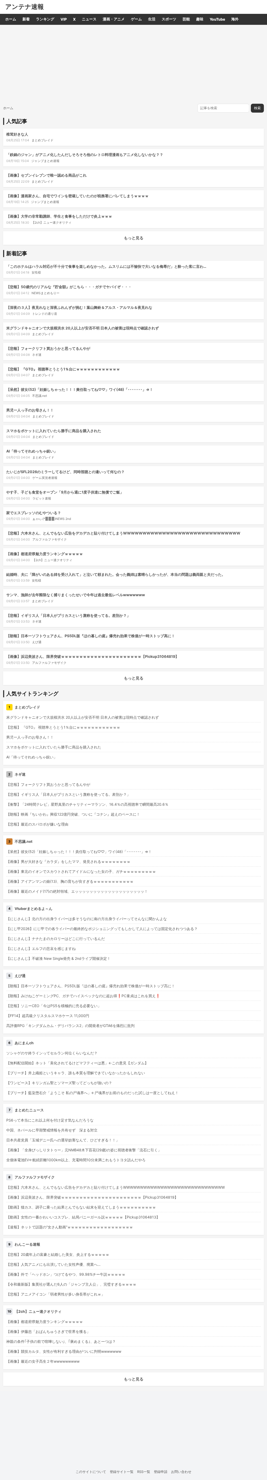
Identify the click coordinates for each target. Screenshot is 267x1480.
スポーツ (169, 19)
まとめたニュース (29, 1110)
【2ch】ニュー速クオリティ (51, 222)
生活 (151, 19)
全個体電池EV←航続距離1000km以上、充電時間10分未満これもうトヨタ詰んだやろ (75, 1160)
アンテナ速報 (24, 6)
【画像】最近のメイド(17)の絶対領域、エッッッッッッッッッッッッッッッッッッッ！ (77, 891)
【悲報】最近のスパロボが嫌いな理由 (37, 824)
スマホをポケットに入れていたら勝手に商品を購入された (53, 430)
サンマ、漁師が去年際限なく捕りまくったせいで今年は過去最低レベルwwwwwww (75, 595)
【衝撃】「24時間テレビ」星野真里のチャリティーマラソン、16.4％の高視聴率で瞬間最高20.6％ (87, 804)
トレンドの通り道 (44, 314)
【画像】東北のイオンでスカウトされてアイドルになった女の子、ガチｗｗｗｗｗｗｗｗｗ (81, 871)
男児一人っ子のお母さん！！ (30, 410)
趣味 (199, 19)
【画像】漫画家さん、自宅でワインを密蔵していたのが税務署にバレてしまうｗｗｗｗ (77, 196)
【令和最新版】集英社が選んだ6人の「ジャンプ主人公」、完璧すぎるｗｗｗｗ (71, 1284)
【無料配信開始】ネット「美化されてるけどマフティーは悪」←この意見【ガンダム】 (77, 1063)
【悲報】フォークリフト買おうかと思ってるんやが (48, 348)
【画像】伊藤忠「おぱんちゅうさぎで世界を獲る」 (48, 1331)
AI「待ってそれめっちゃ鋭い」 (31, 451)
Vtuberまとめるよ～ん (33, 908)
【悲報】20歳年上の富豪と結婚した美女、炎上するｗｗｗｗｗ (57, 1254)
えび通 (36, 642)
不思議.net (39, 396)
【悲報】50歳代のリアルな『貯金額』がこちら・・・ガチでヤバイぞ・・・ (69, 287)
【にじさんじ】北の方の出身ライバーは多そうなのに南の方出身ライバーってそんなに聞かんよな (86, 918)
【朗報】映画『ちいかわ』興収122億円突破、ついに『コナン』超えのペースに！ (73, 814)
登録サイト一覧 (122, 1472)
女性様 (36, 272)
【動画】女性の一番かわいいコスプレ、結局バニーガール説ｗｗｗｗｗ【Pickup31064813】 (83, 1217)
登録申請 (160, 1472)
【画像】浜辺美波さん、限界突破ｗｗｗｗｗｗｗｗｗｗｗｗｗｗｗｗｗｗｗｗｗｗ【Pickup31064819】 (92, 656)
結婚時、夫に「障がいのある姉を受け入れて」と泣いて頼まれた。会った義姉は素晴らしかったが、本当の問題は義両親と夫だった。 (115, 574)
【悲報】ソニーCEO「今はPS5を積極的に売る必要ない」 (53, 1005)
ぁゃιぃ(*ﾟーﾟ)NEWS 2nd (51, 519)
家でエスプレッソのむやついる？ (33, 512)
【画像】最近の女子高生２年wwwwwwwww (43, 1361)
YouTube (217, 19)
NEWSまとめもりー (45, 293)
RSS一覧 (143, 1472)
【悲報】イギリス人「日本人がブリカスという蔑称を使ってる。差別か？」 (68, 615)
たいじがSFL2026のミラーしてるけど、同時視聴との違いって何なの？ (65, 471)
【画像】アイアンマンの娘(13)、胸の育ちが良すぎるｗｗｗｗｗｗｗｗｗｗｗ (70, 881)
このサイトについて (91, 1472)
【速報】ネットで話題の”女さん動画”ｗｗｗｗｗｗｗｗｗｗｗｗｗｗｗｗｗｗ (69, 1227)
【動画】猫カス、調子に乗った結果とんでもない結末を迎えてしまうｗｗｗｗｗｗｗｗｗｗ (81, 1207)
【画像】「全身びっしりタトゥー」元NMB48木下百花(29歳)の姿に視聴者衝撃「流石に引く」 (83, 1150)
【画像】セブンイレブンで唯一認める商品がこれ (46, 175)
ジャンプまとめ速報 (45, 161)
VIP (63, 19)
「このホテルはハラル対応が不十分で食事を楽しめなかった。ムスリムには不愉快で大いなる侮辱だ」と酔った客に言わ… (106, 266)
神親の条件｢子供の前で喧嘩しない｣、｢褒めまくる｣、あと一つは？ (61, 1341)
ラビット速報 (41, 498)
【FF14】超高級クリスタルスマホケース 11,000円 (47, 1015)
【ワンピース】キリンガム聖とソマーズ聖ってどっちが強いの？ (59, 1083)
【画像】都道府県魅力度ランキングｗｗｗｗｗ (44, 554)
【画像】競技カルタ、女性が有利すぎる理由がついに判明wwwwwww (63, 1351)
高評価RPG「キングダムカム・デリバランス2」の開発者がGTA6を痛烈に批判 (70, 1025)
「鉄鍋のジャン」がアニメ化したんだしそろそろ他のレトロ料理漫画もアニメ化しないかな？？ (84, 154)
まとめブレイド (42, 140)
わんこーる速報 (27, 1244)
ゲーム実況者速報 (44, 478)
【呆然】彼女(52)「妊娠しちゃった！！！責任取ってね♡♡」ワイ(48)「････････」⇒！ (79, 389)
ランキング (45, 19)
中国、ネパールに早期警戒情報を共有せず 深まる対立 (52, 1130)
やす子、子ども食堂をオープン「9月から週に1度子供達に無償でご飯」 (65, 492)
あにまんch (24, 1043)
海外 (235, 19)
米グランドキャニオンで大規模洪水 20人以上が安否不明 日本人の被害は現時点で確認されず (82, 328)
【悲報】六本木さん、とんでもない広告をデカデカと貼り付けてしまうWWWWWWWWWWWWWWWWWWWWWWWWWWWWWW (123, 533)
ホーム (10, 19)
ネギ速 (36, 355)
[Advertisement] (133, 64)
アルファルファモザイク (49, 539)
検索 (257, 108)
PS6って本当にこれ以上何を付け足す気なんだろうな (50, 1120)
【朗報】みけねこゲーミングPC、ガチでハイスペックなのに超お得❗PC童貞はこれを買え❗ (83, 996)
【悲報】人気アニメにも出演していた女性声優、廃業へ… (53, 1264)
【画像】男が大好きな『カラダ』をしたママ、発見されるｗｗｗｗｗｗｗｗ (68, 861)
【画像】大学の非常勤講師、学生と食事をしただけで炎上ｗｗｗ (59, 216)
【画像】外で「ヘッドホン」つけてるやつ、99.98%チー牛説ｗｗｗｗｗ (65, 1274)
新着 (26, 19)
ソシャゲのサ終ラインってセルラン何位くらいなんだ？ (52, 1053)
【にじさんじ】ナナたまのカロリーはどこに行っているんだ (55, 938)
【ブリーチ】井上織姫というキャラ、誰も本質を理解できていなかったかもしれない (75, 1073)
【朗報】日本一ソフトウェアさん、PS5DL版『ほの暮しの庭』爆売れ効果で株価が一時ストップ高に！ (90, 636)
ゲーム (136, 19)
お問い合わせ (181, 1472)
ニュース (89, 19)
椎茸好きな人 (17, 134)
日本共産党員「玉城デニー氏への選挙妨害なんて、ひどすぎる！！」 (62, 1140)
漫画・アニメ (114, 19)
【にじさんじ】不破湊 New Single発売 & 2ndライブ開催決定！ (58, 958)
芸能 (186, 19)
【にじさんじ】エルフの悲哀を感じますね (41, 948)
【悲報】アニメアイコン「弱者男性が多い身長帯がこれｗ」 (55, 1294)
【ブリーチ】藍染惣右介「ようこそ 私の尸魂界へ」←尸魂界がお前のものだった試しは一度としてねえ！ (92, 1092)
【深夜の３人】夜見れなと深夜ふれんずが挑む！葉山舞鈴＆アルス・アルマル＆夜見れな (79, 307)
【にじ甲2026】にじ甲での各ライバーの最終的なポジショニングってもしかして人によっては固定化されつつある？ (102, 928)
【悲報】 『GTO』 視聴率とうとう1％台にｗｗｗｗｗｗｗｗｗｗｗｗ (63, 369)
